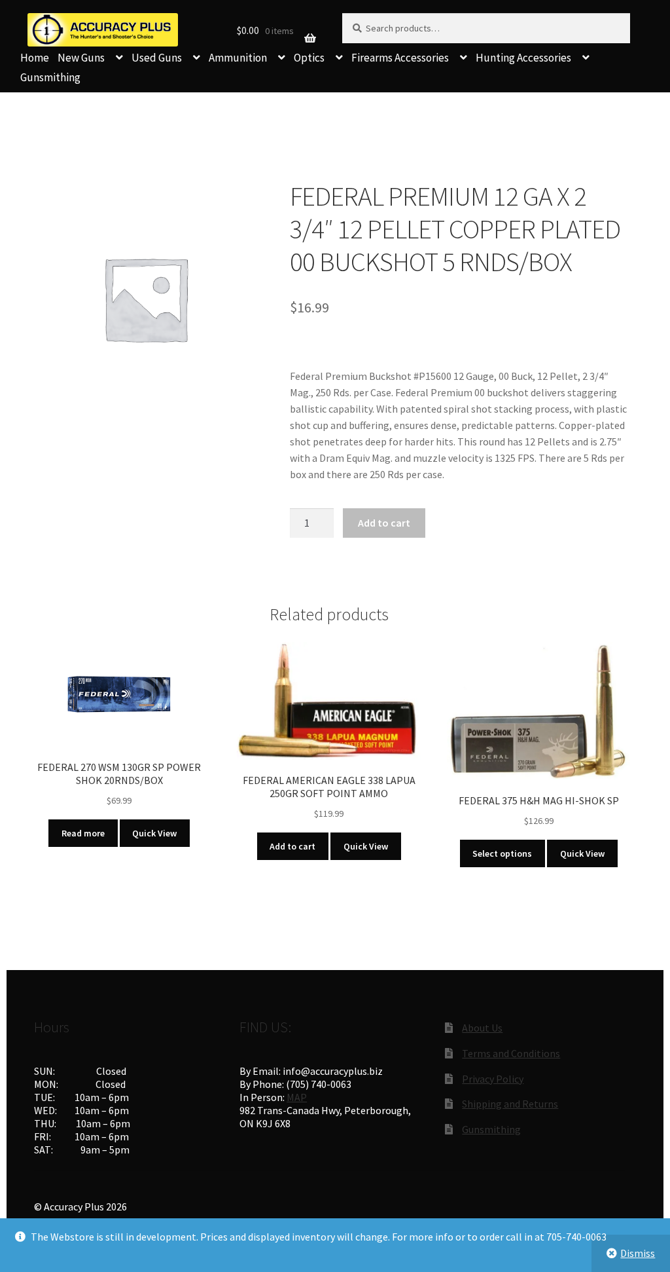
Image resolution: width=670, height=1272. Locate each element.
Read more (83, 833)
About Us (482, 1027)
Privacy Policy (492, 1078)
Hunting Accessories (523, 57)
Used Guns (157, 57)
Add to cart (384, 522)
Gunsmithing (50, 77)
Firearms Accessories (400, 57)
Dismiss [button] (637, 1253)
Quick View (154, 833)
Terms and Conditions (511, 1053)
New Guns (81, 57)
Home (34, 57)
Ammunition (238, 57)
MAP (297, 1097)
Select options (502, 853)
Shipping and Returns (510, 1103)
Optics (309, 57)
